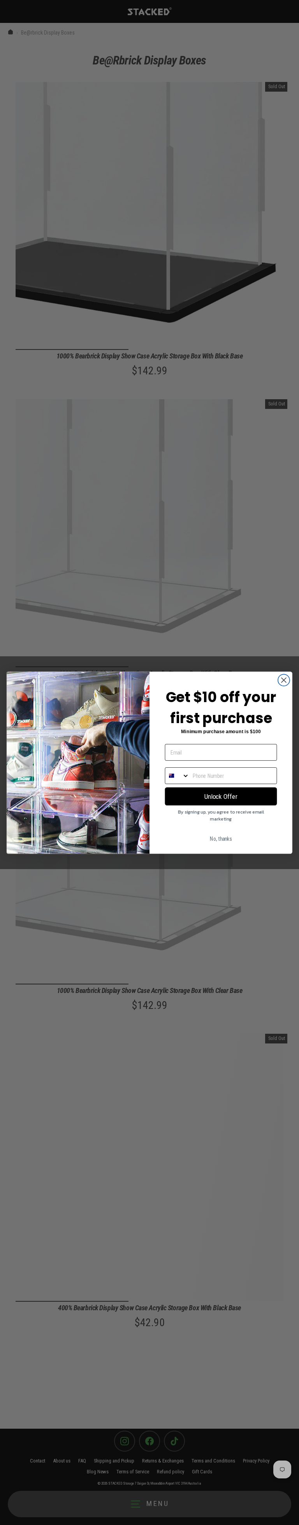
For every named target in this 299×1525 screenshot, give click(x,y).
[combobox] (177, 775)
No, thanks (221, 839)
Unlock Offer (220, 796)
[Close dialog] (284, 680)
